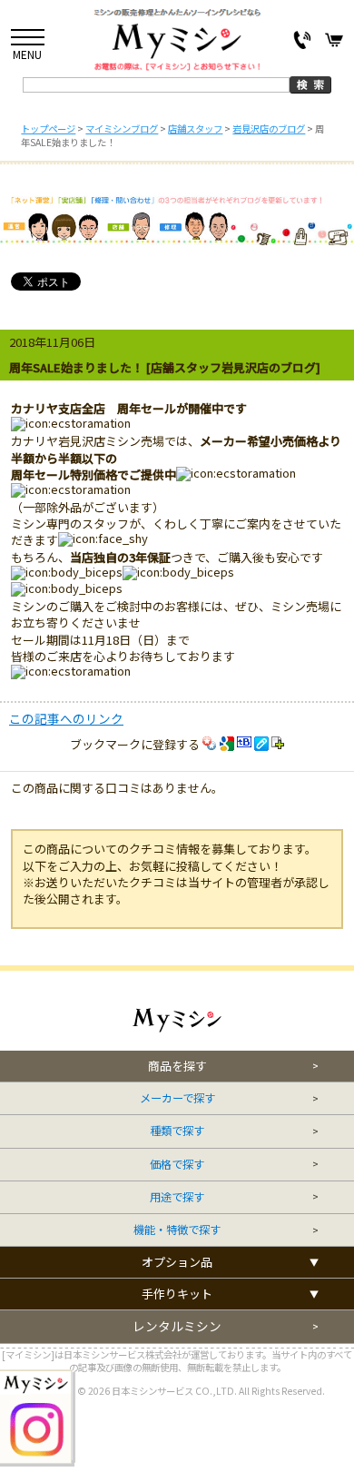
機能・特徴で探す (177, 1230)
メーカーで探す (177, 1098)
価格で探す (177, 1164)
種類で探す (177, 1131)
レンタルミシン (177, 1326)
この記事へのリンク (66, 718)
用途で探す (177, 1197)
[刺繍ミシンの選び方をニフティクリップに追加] (278, 744)
